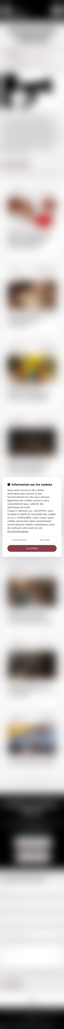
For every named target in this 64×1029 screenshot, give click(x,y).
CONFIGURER (19, 539)
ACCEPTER (32, 548)
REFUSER (45, 539)
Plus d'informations (18, 531)
